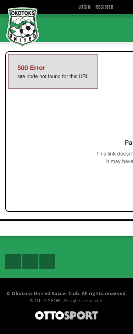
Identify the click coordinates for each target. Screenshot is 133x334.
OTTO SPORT (48, 300)
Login (84, 7)
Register (104, 7)
